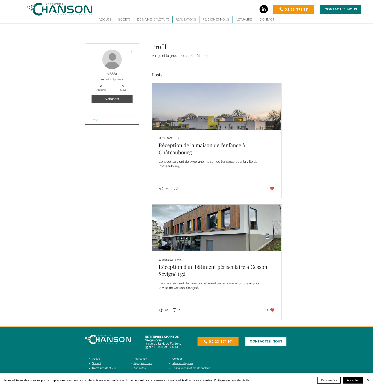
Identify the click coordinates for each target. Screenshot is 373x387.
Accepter (353, 380)
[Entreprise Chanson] (263, 9)
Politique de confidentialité (232, 380)
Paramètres (329, 380)
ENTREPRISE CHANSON (162, 336)
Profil (95, 120)
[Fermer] (367, 380)
